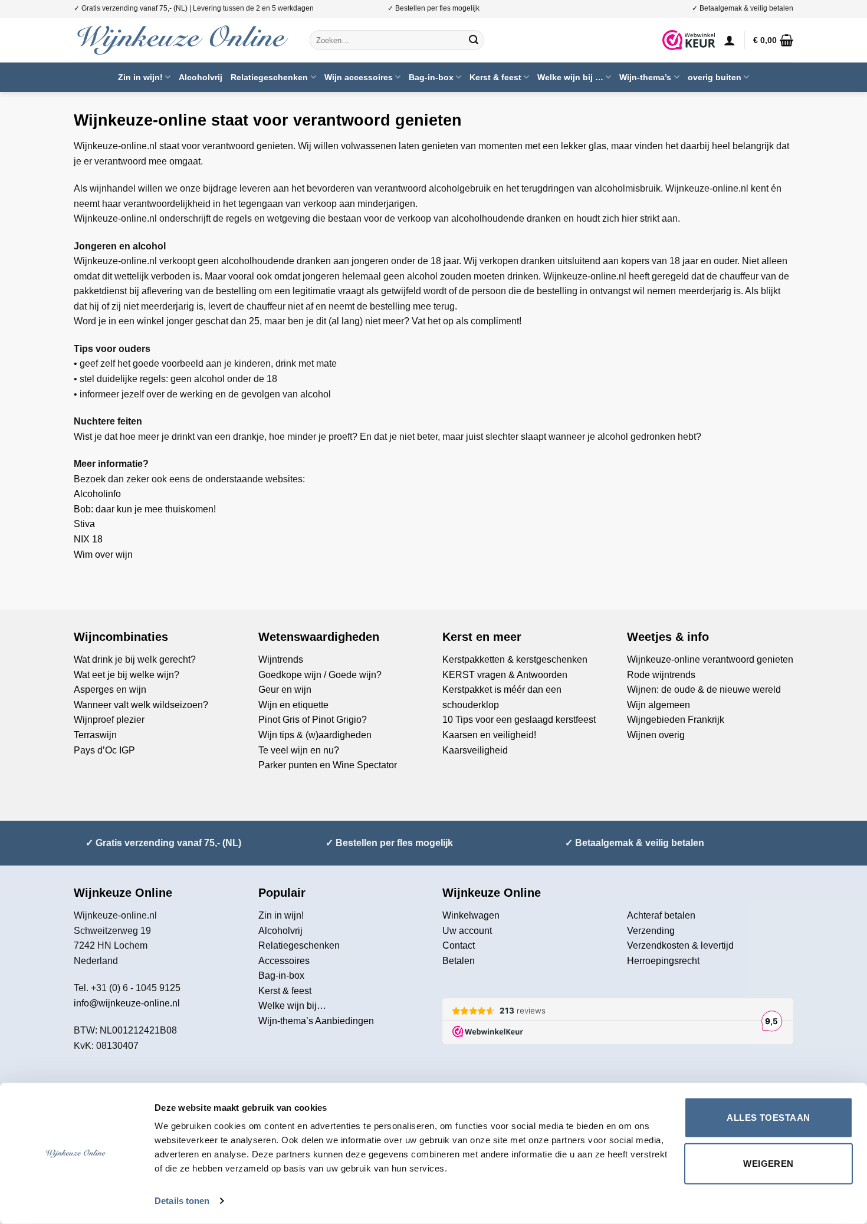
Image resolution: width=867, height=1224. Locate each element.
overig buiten (714, 77)
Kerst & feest (495, 77)
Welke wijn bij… (292, 1006)
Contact (458, 945)
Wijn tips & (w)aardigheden (315, 735)
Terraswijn (95, 735)
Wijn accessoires (358, 77)
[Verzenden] (474, 40)
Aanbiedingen (344, 1021)
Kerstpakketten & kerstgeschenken (514, 659)
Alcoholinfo (97, 494)
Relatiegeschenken (269, 77)
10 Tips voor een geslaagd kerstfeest (519, 720)
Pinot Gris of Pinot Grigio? (312, 720)
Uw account (467, 931)
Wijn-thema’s (645, 77)
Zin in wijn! (140, 77)
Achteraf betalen (661, 915)
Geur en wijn (284, 690)
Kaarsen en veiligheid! (489, 735)
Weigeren (768, 1163)
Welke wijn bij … (570, 77)
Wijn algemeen (658, 705)
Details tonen (182, 1201)
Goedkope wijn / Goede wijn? (320, 675)
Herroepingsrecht (663, 961)
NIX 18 (89, 539)
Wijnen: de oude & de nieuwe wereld (704, 690)
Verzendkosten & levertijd (680, 945)
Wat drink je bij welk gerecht (132, 659)
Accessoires (284, 961)
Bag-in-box (431, 77)
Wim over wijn (103, 555)
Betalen (458, 961)
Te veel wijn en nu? (298, 750)
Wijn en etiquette (293, 705)
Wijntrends (280, 659)
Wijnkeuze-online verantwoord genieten (710, 659)
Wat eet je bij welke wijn (124, 675)
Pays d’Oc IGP (104, 750)
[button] (729, 40)
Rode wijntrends (661, 675)
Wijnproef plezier (109, 720)
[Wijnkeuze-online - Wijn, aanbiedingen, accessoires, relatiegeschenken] (183, 40)
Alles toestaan (768, 1118)
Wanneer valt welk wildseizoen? (141, 705)
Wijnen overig (656, 735)
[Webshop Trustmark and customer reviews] (688, 40)
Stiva (84, 524)
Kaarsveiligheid (475, 750)
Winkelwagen (471, 915)
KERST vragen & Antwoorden (504, 675)
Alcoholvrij (200, 77)
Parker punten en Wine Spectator (327, 765)
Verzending (651, 931)
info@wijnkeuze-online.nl (127, 1003)
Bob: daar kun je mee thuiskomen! (146, 509)
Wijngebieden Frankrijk (675, 720)
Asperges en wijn (110, 690)
